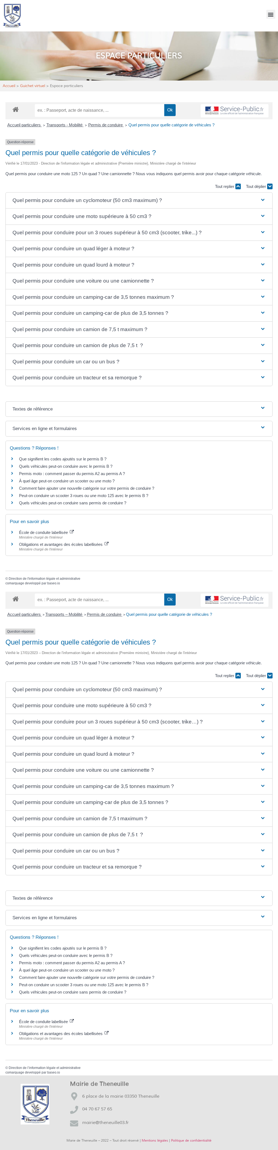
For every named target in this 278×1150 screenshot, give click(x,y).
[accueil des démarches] (16, 109)
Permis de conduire (106, 125)
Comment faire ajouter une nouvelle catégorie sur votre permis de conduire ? (86, 488)
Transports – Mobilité (64, 614)
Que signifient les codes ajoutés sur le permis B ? (62, 459)
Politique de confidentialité (191, 1141)
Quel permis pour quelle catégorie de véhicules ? (171, 125)
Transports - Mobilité (65, 125)
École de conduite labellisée (44, 532)
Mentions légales (155, 1141)
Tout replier (225, 186)
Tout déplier (256, 186)
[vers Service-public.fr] (234, 110)
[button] (270, 14)
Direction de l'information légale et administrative (44, 579)
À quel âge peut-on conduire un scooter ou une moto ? (67, 481)
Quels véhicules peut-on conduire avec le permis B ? (65, 466)
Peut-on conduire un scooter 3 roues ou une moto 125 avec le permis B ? (83, 495)
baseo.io (53, 583)
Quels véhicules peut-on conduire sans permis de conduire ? (72, 503)
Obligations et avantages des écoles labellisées (61, 544)
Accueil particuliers (24, 125)
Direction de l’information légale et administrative (45, 1068)
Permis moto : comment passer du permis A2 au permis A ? (72, 473)
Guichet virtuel (32, 86)
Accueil (9, 86)
